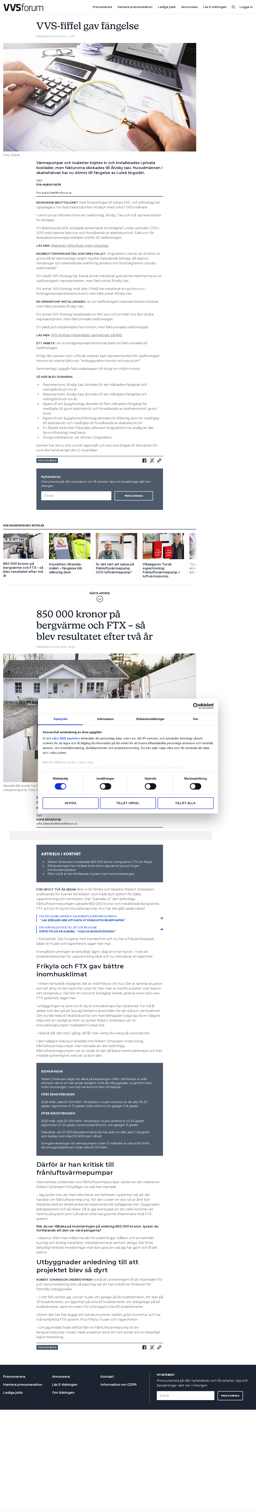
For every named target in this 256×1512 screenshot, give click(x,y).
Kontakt (107, 1377)
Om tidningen (63, 1393)
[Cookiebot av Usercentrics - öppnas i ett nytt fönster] (196, 706)
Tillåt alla (185, 803)
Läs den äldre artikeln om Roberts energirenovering (82, 918)
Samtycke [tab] (60, 719)
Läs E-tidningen (215, 7)
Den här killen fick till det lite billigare (77, 929)
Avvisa (71, 803)
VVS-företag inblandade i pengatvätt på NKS (86, 335)
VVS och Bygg (47, 460)
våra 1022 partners (66, 738)
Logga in (246, 7)
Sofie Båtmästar (48, 819)
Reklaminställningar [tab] (150, 719)
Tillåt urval (128, 803)
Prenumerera (102, 7)
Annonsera (189, 7)
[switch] (105, 786)
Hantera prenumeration (135, 7)
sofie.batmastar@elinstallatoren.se (56, 823)
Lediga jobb (167, 7)
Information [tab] (105, 719)
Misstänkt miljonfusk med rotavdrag (79, 246)
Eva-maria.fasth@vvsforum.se (54, 192)
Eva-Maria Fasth (48, 184)
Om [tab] (195, 719)
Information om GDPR (119, 1385)
